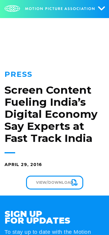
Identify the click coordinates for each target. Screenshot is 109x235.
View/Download (54, 182)
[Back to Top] (95, 221)
